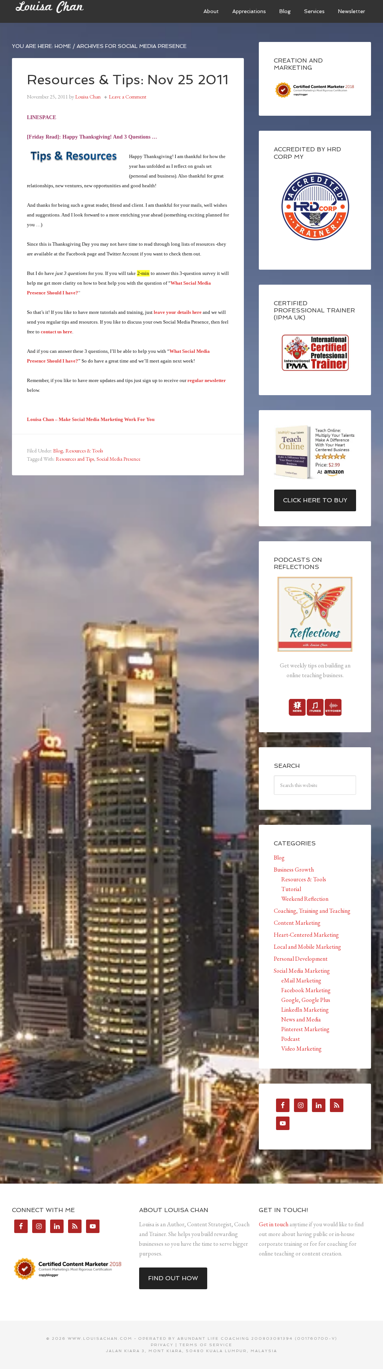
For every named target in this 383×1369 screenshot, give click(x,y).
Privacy (162, 1345)
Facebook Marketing (306, 990)
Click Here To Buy (315, 500)
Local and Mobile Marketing (307, 947)
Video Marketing (301, 1049)
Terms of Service (205, 1345)
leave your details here (178, 312)
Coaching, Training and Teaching (312, 911)
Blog (58, 450)
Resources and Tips (75, 458)
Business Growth (294, 869)
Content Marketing (297, 923)
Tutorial (291, 889)
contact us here (56, 331)
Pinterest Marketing (305, 1029)
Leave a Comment (127, 96)
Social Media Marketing (302, 971)
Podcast (290, 1039)
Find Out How (173, 1278)
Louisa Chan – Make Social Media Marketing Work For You (90, 419)
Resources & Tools (84, 450)
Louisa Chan (68, 11)
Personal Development (301, 959)
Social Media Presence (118, 458)
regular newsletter (206, 380)
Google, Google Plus (305, 1000)
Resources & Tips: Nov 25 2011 (128, 80)
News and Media (301, 1019)
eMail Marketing (301, 980)
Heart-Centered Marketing (306, 935)
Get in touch (273, 1224)
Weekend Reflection (304, 899)
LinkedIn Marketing (305, 1010)
